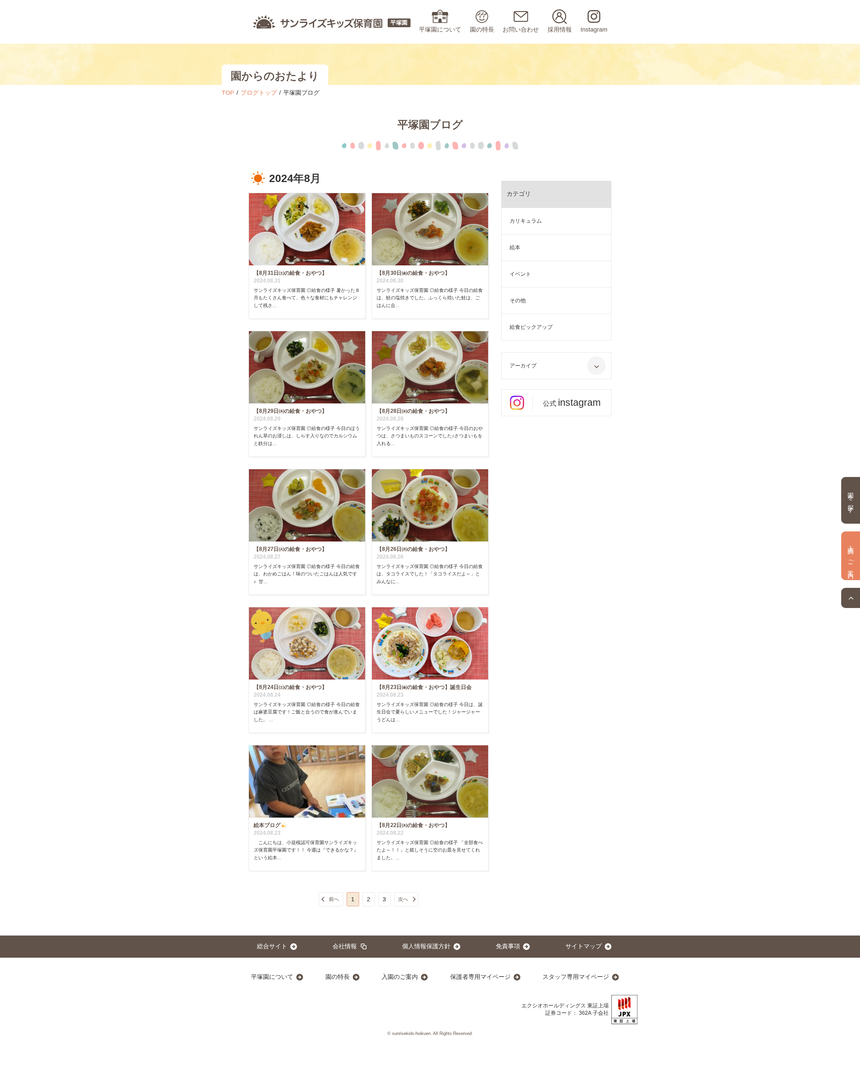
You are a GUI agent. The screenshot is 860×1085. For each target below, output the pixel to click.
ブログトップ (259, 92)
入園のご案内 (400, 976)
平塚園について (272, 976)
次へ (403, 899)
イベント (520, 274)
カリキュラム (526, 221)
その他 (518, 300)
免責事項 (508, 946)
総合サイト (272, 946)
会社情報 (345, 946)
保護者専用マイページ (480, 976)
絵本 (515, 247)
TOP (228, 92)
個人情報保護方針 (426, 946)
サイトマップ (583, 946)
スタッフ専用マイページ (576, 976)
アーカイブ (523, 365)
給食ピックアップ (531, 327)
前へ (334, 899)
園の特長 (338, 976)
